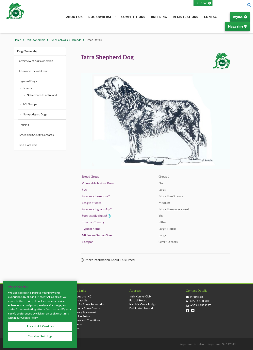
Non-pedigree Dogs (35, 114)
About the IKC (82, 296)
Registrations (185, 16)
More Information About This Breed (110, 260)
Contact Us (80, 300)
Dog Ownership (101, 16)
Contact (211, 16)
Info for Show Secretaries (89, 304)
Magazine (236, 26)
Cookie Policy (81, 316)
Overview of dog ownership (36, 60)
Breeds (76, 39)
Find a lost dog (28, 145)
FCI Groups (30, 104)
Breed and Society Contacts (36, 134)
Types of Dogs (59, 39)
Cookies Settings (40, 336)
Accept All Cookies (40, 326)
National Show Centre (86, 308)
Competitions (133, 16)
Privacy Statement (84, 312)
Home (17, 39)
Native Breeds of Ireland (42, 95)
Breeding (159, 16)
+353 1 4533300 (200, 301)
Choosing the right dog (33, 71)
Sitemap (78, 324)
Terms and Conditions (86, 320)
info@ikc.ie (197, 296)
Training (24, 124)
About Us (74, 16)
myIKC (238, 16)
